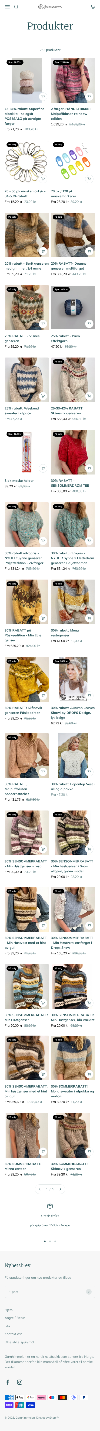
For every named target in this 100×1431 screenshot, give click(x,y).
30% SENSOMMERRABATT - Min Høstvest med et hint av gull (26, 943)
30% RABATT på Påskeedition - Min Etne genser (23, 635)
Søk (7, 1326)
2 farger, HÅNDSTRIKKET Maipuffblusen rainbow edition (71, 114)
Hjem (9, 1310)
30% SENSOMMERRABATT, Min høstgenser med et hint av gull (26, 1091)
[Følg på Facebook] (8, 1382)
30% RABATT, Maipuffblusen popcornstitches (17, 789)
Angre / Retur (15, 1318)
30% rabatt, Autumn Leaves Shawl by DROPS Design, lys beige (73, 713)
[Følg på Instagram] (20, 1382)
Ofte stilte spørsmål (19, 1342)
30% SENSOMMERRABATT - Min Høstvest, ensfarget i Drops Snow (72, 943)
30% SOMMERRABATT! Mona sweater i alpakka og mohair (72, 1091)
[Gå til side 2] (60, 1189)
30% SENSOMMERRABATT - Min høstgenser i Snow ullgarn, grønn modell (72, 866)
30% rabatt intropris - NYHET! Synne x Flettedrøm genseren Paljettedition (72, 558)
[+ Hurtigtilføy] (43, 96)
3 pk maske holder (19, 480)
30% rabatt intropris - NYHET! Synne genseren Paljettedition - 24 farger (24, 558)
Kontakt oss (13, 1334)
